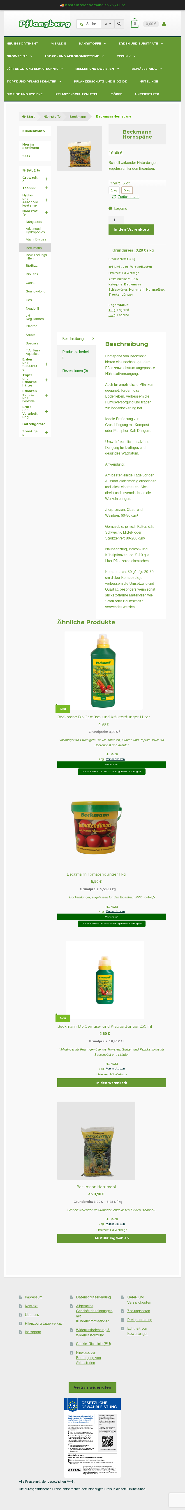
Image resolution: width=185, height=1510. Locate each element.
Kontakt (31, 1306)
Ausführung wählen (112, 1238)
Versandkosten (141, 266)
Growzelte (17, 56)
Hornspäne (155, 289)
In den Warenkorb (131, 229)
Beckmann (77, 116)
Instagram (33, 1332)
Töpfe (116, 94)
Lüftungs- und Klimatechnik (32, 69)
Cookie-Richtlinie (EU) (93, 1344)
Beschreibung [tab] (73, 339)
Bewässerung (144, 69)
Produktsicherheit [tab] (75, 355)
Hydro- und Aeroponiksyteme (72, 56)
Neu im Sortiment (22, 43)
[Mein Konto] (164, 23)
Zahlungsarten (138, 1311)
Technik (124, 56)
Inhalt (120, 183)
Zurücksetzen (128, 197)
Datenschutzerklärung (93, 1297)
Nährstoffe (90, 43)
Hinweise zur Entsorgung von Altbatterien (88, 1358)
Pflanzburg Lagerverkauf (44, 1323)
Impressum (33, 1297)
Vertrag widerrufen (92, 1387)
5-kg (112, 315)
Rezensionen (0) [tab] (75, 371)
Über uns (32, 1315)
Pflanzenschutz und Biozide (100, 81)
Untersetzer (147, 94)
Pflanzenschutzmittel (77, 94)
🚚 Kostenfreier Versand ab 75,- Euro (92, 5)
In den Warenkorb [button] (111, 1083)
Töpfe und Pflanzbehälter (31, 81)
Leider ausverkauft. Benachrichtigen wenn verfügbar (112, 771)
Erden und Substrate (138, 43)
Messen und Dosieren (94, 69)
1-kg (112, 310)
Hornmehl (136, 289)
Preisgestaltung (139, 1320)
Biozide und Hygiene (25, 94)
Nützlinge (149, 81)
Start (31, 116)
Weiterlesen (111, 764)
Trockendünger (121, 294)
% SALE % (58, 43)
